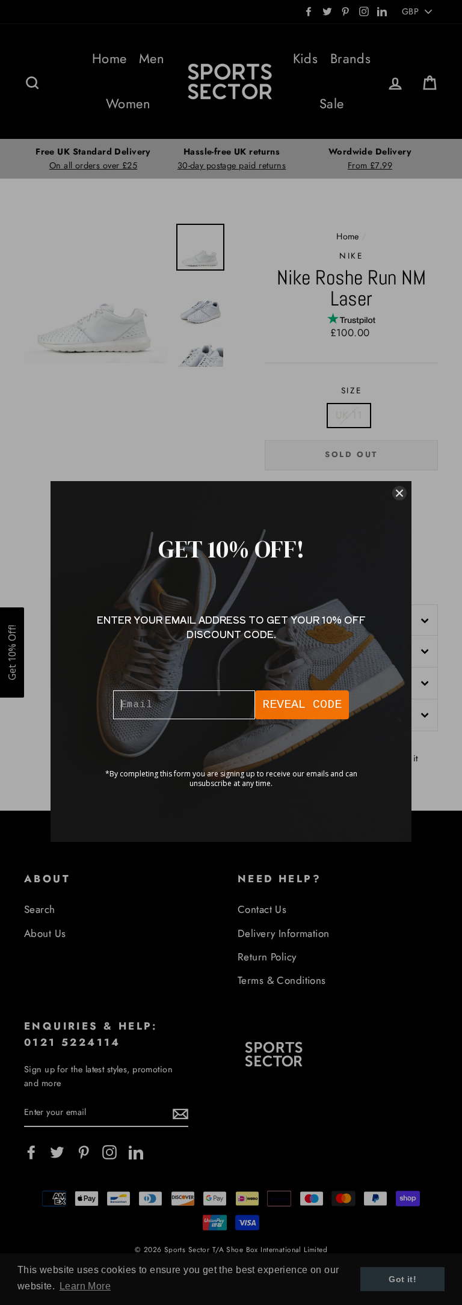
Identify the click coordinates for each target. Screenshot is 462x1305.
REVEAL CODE (302, 704)
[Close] (399, 493)
